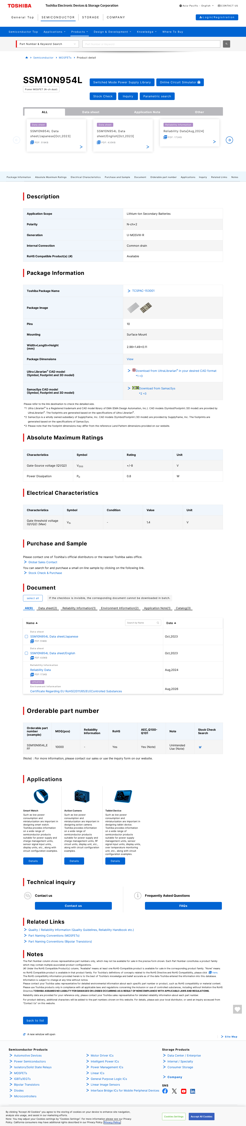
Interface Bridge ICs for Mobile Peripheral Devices (125, 1090)
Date (169, 623)
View (130, 359)
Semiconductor (43, 57)
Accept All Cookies (201, 1116)
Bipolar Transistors (26, 1084)
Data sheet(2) (47, 608)
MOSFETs (65, 57)
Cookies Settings (174, 1116)
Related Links (219, 177)
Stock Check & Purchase (45, 573)
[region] (123, 1116)
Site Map (231, 1036)
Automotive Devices (28, 1055)
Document (140, 177)
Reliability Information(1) (79, 608)
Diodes (19, 1090)
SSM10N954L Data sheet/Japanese (54, 636)
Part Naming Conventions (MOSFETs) (54, 935)
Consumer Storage (180, 1067)
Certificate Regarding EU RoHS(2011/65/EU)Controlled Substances (76, 691)
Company (174, 1077)
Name (30, 623)
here (215, 972)
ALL (45, 112)
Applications (188, 177)
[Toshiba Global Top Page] (27, 5)
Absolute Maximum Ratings (51, 177)
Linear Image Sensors (105, 1084)
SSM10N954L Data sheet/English (52, 653)
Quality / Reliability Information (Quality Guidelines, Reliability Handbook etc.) (81, 930)
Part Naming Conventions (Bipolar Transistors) (60, 941)
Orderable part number (163, 177)
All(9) (29, 608)
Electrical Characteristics (86, 177)
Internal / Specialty (180, 1061)
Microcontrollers (25, 1096)
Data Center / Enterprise (184, 1055)
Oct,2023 (171, 636)
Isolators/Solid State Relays (33, 1067)
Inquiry (203, 177)
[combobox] (151, 44)
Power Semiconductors (30, 1061)
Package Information (19, 177)
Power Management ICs (107, 1067)
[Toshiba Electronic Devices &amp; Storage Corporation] (82, 5)
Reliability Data (40, 670)
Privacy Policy (112, 1122)
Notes (234, 177)
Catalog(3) (183, 608)
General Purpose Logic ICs (109, 1079)
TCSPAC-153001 (143, 290)
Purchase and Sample (117, 177)
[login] (237, 1009)
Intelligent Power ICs (105, 1061)
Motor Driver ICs (102, 1055)
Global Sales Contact (42, 562)
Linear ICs (97, 1073)
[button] (196, 6)
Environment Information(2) (120, 608)
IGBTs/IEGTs (22, 1079)
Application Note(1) (157, 608)
